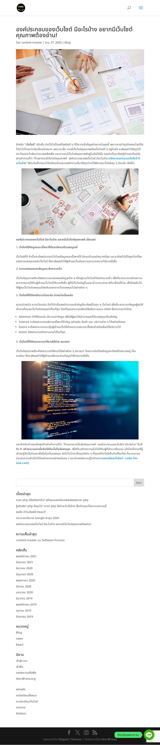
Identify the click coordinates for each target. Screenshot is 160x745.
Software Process (53, 540)
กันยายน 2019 (24, 617)
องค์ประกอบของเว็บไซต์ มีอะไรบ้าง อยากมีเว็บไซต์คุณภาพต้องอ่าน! (53, 524)
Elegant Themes (70, 739)
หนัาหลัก (21, 689)
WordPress (109, 739)
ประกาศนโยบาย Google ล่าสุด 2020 (37, 518)
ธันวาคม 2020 (24, 568)
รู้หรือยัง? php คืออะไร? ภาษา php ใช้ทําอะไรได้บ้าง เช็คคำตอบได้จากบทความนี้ (61, 506)
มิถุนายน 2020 (24, 574)
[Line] (149, 735)
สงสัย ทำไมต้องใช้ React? (31, 512)
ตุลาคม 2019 (23, 611)
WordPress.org (26, 679)
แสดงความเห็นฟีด (26, 673)
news (19, 639)
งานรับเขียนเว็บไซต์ (27, 702)
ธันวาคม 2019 (24, 598)
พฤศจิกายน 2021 (26, 556)
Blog (68, 43)
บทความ (21, 707)
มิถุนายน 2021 (24, 562)
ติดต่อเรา (21, 713)
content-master (31, 43)
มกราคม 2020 (24, 592)
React (19, 645)
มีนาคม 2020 (23, 586)
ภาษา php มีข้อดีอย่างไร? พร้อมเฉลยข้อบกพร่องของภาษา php (52, 500)
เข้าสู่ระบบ (21, 661)
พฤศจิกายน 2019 (26, 605)
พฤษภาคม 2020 (25, 580)
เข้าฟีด (19, 667)
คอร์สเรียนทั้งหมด (26, 695)
